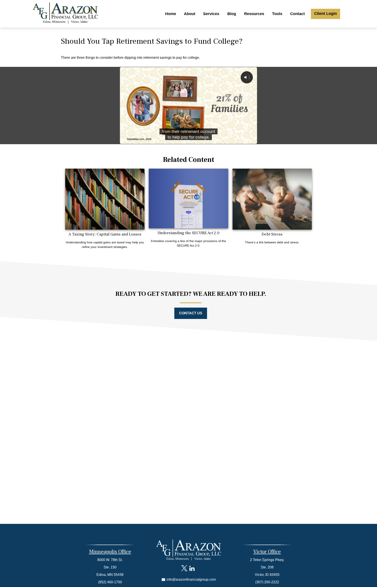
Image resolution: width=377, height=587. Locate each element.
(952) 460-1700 (110, 582)
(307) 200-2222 (267, 582)
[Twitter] (184, 568)
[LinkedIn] (192, 568)
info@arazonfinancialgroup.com (191, 579)
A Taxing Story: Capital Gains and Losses (105, 234)
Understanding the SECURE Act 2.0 (188, 232)
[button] (170, 14)
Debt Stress (272, 234)
